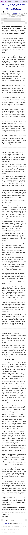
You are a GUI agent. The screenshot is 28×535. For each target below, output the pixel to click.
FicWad (3, 1)
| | (19, 19)
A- (2, 19)
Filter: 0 (17, 1)
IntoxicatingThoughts (11, 9)
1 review (19, 9)
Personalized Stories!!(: (15, 6)
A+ (9, 19)
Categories (4, 4)
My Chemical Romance (15, 13)
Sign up (7, 523)
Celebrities (12, 4)
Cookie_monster (10, 8)
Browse (10, 1)
